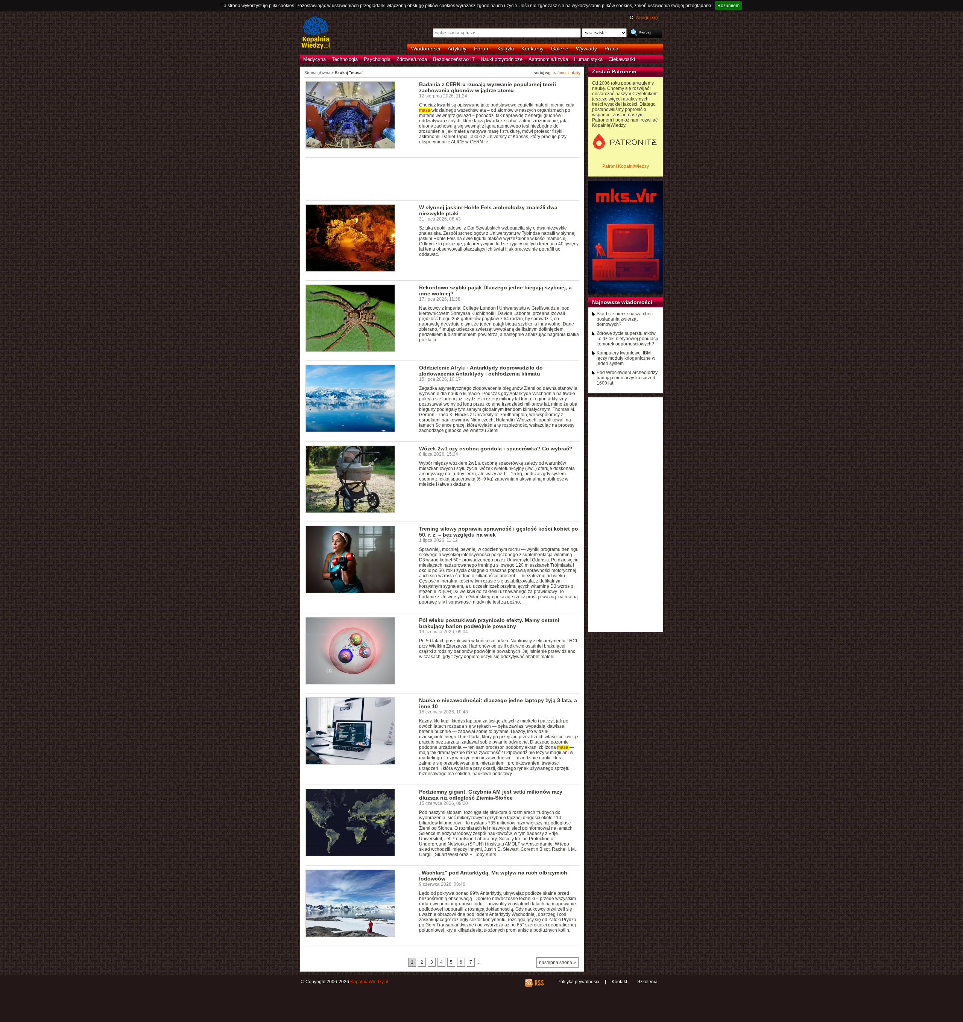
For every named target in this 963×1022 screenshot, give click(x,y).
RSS (539, 983)
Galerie (559, 49)
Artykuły (457, 49)
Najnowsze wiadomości (622, 302)
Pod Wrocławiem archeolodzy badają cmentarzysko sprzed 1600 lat (627, 378)
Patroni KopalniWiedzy (625, 166)
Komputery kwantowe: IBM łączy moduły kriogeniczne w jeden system (626, 358)
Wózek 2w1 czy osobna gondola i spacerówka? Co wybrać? (496, 449)
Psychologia (377, 59)
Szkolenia (647, 981)
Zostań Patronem (614, 71)
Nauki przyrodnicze (502, 59)
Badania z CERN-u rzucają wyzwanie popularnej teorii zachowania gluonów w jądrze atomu (487, 87)
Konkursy (532, 49)
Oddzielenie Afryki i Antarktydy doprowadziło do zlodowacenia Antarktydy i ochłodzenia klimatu (481, 371)
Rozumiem (728, 5)
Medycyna (314, 59)
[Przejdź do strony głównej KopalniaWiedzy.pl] (315, 33)
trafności (560, 72)
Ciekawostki (622, 59)
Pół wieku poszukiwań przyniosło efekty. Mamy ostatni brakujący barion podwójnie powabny (489, 623)
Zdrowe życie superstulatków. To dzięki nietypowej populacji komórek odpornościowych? (627, 339)
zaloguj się (647, 17)
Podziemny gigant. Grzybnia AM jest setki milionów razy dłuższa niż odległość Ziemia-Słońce (490, 795)
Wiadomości (425, 49)
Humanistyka (588, 59)
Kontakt (619, 981)
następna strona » (557, 962)
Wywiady (586, 49)
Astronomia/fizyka (548, 59)
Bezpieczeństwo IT (454, 59)
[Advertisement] (442, 178)
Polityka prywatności (578, 981)
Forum (482, 49)
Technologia (345, 59)
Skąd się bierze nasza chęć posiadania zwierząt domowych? (625, 319)
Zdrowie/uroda (411, 59)
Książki (505, 49)
